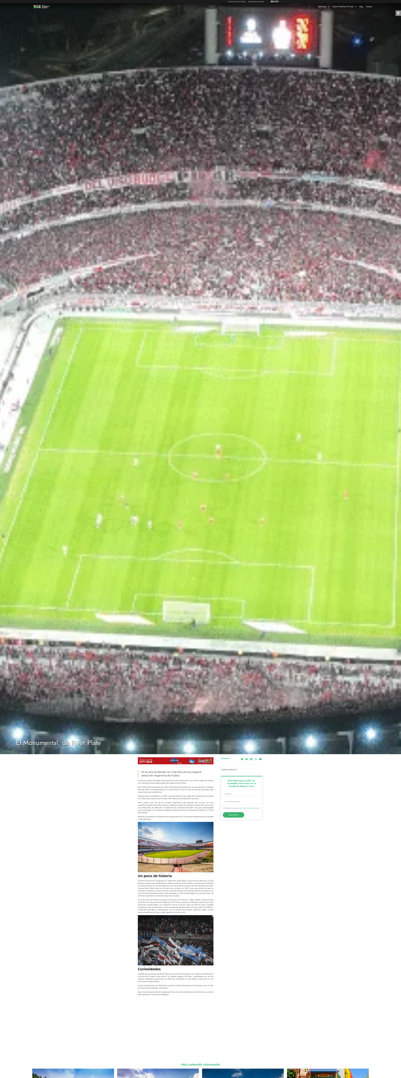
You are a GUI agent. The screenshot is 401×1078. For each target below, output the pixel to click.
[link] (398, 13)
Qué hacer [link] (322, 6)
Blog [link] (361, 6)
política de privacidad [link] (250, 808)
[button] (242, 759)
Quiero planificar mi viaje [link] (343, 6)
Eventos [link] (369, 6)
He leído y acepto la (242, 808)
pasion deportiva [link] (230, 770)
